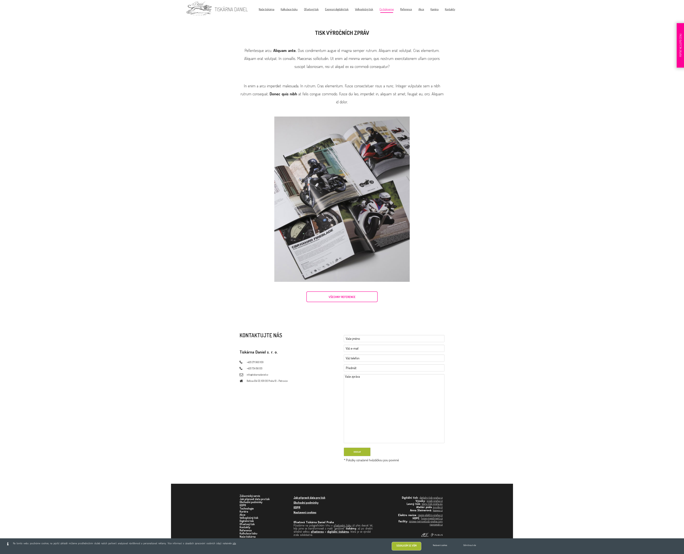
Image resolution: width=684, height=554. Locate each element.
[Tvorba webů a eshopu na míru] (432, 534)
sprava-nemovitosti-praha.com (426, 521)
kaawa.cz (438, 510)
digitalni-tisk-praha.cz (431, 497)
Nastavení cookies (305, 512)
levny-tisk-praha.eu (432, 504)
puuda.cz (438, 507)
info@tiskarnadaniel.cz (257, 374)
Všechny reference (342, 297)
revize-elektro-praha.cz (430, 515)
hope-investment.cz (432, 518)
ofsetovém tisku (342, 525)
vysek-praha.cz (435, 501)
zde (234, 543)
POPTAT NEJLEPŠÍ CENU (680, 45)
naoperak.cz (436, 524)
